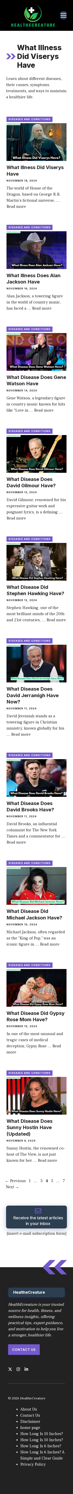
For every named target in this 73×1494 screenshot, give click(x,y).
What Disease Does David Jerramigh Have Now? (32, 695)
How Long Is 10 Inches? (41, 1433)
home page (30, 1427)
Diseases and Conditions (29, 119)
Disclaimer (30, 1421)
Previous (15, 1181)
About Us (28, 1409)
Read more (16, 206)
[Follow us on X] (10, 1369)
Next (12, 1187)
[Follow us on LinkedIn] (26, 1369)
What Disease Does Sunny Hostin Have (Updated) (29, 1127)
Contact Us (24, 1350)
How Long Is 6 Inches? (40, 1446)
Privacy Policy (33, 1464)
